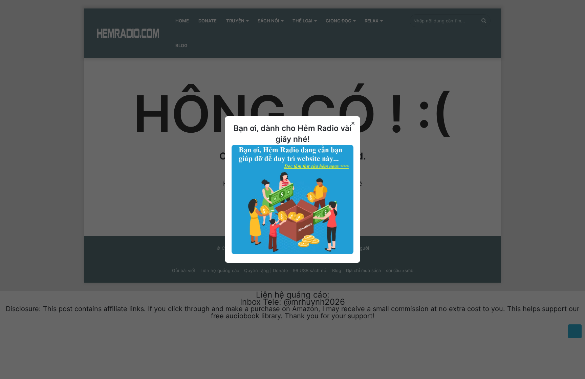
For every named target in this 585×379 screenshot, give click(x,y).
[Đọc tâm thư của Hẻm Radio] (292, 252)
